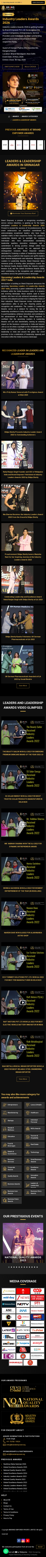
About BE (6, 1500)
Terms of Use (8, 1509)
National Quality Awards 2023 (23, 1259)
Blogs (5, 1503)
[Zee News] (23, 1298)
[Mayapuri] (37, 1343)
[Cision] (37, 1350)
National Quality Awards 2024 (14, 1470)
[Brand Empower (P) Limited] (8, 8)
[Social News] (16, 1363)
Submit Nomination (38, 2)
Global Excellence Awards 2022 (15, 1489)
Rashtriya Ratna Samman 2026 (14, 1464)
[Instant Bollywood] (23, 1356)
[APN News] (23, 1330)
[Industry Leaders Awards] (23, 1418)
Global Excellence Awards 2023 (15, 1482)
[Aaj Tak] (23, 1350)
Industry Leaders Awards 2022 (15, 1486)
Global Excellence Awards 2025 (15, 1467)
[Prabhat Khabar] (9, 1343)
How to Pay (7, 1518)
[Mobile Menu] (43, 7)
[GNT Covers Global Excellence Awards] (37, 1291)
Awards (16, 116)
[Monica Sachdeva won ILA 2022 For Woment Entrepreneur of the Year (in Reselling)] (23, 869)
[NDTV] (23, 1304)
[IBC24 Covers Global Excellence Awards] (37, 1317)
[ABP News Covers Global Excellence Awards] (23, 1291)
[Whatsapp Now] (6, 1551)
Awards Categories (30, 116)
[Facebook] (19, 1540)
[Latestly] (9, 1330)
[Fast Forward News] (37, 1356)
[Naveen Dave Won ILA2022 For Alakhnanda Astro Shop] (23, 913)
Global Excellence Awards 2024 (15, 1473)
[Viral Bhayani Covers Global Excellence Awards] (9, 1324)
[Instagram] (23, 1540)
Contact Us (7, 1506)
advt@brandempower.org (15, 1454)
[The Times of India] (37, 1298)
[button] (9, 1267)
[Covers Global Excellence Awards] (9, 1304)
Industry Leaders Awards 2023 (15, 1476)
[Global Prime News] (9, 1350)
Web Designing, (34, 1552)
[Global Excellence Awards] (23, 1389)
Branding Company (30, 1555)
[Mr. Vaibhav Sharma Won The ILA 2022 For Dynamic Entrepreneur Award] (23, 824)
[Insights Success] (9, 1356)
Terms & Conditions (10, 1512)
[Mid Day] (9, 1298)
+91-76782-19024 (13, 1442)
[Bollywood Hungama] (23, 1343)
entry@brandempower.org (15, 1445)
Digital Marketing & (16, 1555)
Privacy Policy (8, 1515)
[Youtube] (28, 1540)
